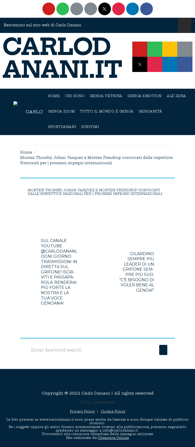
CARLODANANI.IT (62, 58)
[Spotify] (62, 9)
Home (26, 152)
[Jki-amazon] (184, 49)
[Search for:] (92, 350)
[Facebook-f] (184, 64)
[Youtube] (48, 9)
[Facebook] (146, 9)
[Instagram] (118, 9)
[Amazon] (90, 9)
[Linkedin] (132, 9)
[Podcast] (76, 9)
